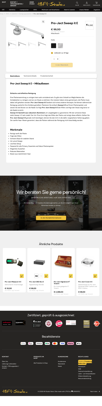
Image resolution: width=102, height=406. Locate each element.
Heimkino (12, 10)
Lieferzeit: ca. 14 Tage (61, 53)
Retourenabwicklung (84, 378)
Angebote (97, 10)
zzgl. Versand (60, 32)
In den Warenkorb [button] (22, 276)
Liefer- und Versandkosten (86, 374)
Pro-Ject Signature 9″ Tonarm (62, 283)
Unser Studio (31, 3)
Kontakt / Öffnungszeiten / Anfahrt (16, 4)
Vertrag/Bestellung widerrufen (85, 362)
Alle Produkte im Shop (41, 363)
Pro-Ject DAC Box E (36, 282)
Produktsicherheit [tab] (46, 76)
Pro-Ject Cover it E (85, 282)
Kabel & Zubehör (69, 10)
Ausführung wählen (46, 276)
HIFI (3, 10)
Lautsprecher (24, 10)
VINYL (35, 10)
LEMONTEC (76, 391)
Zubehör (14, 14)
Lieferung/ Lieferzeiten (9, 364)
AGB (79, 369)
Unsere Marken (84, 10)
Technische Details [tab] (30, 76)
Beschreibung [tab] (15, 76)
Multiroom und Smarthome (50, 10)
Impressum (81, 366)
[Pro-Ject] (89, 25)
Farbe (53, 40)
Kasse (60, 366)
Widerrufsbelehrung (84, 376)
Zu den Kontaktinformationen (51, 218)
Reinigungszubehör (25, 14)
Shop (4, 2)
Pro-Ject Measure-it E (13, 282)
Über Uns (5, 361)
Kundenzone (62, 361)
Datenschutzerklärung (85, 371)
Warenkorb (61, 364)
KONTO (86, 5)
